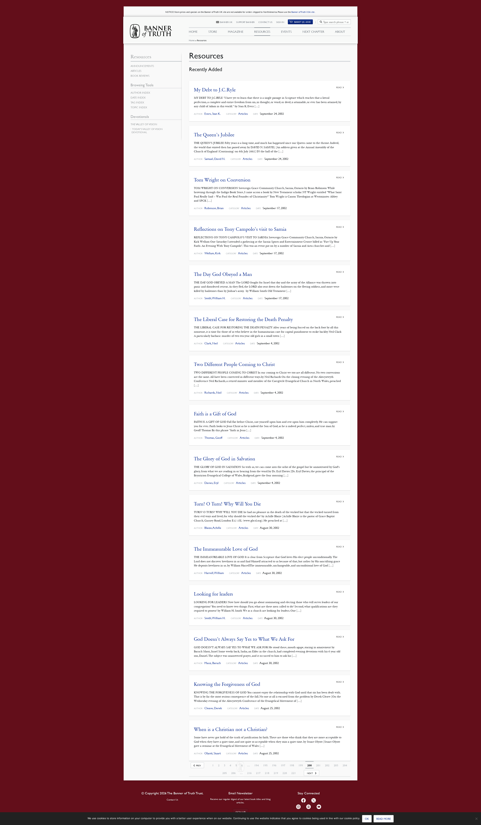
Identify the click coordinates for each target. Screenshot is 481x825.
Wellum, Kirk (212, 253)
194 (256, 765)
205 (224, 773)
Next (310, 773)
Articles (243, 113)
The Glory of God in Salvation (224, 459)
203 (336, 765)
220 (284, 773)
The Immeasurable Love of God (226, 549)
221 (293, 773)
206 (233, 773)
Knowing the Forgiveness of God (227, 684)
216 (249, 773)
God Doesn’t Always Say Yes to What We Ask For (244, 639)
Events (286, 31)
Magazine (235, 31)
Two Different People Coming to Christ (234, 364)
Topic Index (139, 107)
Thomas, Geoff (213, 437)
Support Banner (245, 22)
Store (212, 31)
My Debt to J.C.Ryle (215, 90)
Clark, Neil (211, 343)
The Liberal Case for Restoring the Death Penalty (243, 319)
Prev (198, 765)
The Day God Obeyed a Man (223, 274)
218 (267, 773)
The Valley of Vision (144, 124)
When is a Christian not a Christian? (230, 729)
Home (192, 40)
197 (283, 765)
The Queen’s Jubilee (214, 135)
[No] (476, 818)
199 (300, 765)
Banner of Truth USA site (303, 12)
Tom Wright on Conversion (222, 180)
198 (292, 765)
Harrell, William (214, 573)
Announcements (142, 65)
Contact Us (265, 22)
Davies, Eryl (211, 482)
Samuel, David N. (214, 158)
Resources (262, 31)
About (340, 31)
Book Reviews (140, 75)
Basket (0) (302, 21)
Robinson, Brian (214, 208)
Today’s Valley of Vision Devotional (147, 131)
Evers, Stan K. (212, 113)
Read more (383, 818)
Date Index (138, 97)
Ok (367, 818)
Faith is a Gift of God (215, 414)
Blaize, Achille (212, 527)
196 (274, 765)
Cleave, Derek (213, 708)
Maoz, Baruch (212, 663)
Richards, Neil (213, 392)
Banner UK (226, 22)
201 (318, 765)
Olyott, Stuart (212, 753)
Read (339, 87)
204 (345, 765)
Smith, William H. (214, 298)
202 (327, 765)
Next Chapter (313, 31)
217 (258, 773)
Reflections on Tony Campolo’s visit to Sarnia (240, 229)
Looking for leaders (213, 594)
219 (276, 773)
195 (265, 765)
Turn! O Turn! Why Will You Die (227, 504)
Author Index (140, 92)
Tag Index (137, 102)
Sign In (280, 22)
